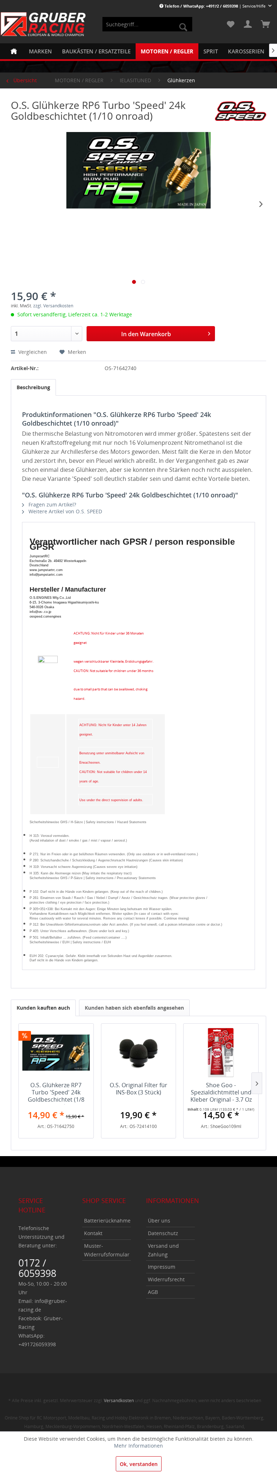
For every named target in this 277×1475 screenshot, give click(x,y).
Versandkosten (119, 1400)
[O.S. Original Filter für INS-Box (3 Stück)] (138, 1052)
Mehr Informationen (138, 1445)
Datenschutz (163, 1233)
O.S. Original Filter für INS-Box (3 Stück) (138, 1088)
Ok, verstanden (139, 1464)
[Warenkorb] (265, 24)
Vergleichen (32, 351)
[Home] (14, 51)
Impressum (161, 1266)
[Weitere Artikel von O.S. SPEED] (240, 112)
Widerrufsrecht (166, 1279)
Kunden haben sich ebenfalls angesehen (134, 1007)
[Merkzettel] (230, 24)
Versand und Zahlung (163, 1250)
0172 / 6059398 (37, 1268)
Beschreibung (33, 387)
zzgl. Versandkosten (53, 306)
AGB (153, 1292)
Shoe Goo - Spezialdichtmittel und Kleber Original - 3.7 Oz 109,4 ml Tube (221, 1093)
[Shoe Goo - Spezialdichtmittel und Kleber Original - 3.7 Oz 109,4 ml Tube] (221, 1052)
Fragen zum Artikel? (51, 504)
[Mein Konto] (248, 24)
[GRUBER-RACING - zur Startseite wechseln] (43, 24)
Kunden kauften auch (43, 1007)
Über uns (159, 1220)
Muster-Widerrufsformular (106, 1250)
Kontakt (93, 1233)
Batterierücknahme (107, 1220)
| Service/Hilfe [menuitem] (215, 6)
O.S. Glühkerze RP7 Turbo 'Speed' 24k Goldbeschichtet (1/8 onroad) (56, 1093)
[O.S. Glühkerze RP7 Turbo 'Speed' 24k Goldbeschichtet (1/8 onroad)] (56, 1052)
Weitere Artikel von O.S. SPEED (64, 511)
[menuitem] (147, 24)
